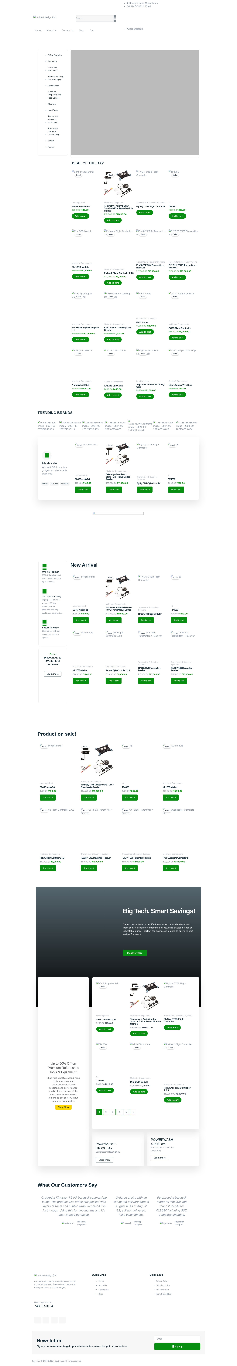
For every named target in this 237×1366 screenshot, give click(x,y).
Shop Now (63, 1107)
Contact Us (68, 30)
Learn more (53, 674)
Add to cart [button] (81, 216)
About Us (51, 30)
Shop (81, 30)
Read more (144, 212)
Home (38, 30)
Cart (92, 30)
